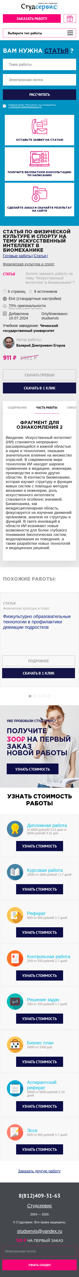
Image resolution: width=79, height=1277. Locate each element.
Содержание (17, 407)
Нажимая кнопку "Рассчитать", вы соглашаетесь (32, 106)
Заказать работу (31, 18)
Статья (56, 51)
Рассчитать (39, 94)
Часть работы (46, 407)
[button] (30, 696)
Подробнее (38, 660)
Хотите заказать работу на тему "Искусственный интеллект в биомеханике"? (50, 278)
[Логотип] (39, 6)
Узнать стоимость (32, 769)
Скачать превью (40, 375)
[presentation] (2, 612)
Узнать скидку (39, 1265)
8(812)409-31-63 (39, 1195)
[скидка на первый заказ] (70, 18)
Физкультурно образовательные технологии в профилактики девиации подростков (37, 622)
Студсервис (39, 1205)
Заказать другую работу (39, 1171)
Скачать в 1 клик (38, 673)
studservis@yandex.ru (39, 1231)
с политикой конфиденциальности (24, 107)
